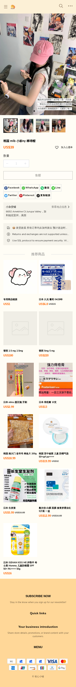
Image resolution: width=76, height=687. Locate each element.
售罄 (38, 175)
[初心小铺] (12, 6)
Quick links (38, 613)
